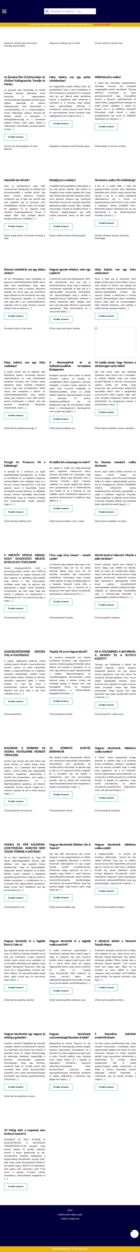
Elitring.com (80, 1249)
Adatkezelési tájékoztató (70, 1214)
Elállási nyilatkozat (70, 1219)
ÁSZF (70, 1210)
